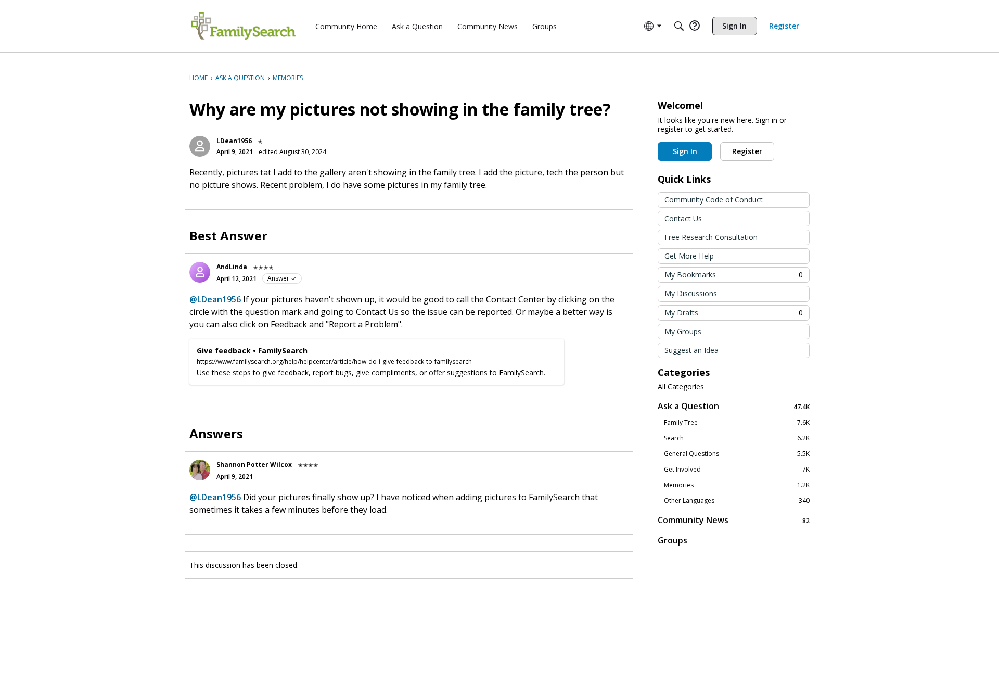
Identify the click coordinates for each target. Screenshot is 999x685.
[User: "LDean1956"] (199, 146)
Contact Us (683, 218)
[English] (243, 26)
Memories (737, 485)
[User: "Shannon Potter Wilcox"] (199, 470)
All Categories (681, 386)
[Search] (679, 26)
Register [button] (747, 151)
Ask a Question (734, 406)
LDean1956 (234, 140)
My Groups (682, 331)
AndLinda (231, 266)
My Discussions (690, 293)
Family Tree (737, 422)
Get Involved (737, 469)
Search (737, 438)
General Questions (737, 454)
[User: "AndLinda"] (199, 272)
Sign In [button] (685, 151)
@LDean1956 (215, 299)
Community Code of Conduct (713, 200)
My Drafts (733, 313)
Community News (734, 520)
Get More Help (689, 256)
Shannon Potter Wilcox (254, 464)
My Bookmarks (733, 275)
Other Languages (737, 500)
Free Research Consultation (711, 237)
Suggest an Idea (691, 350)
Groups (672, 540)
